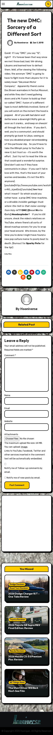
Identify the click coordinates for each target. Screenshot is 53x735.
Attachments (11, 434)
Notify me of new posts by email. (23, 477)
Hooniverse (29, 309)
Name (7, 395)
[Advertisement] (26, 524)
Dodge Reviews (17, 584)
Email (7, 408)
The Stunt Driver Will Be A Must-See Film (23, 689)
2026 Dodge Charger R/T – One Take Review (24, 595)
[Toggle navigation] (3, 4)
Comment (10, 355)
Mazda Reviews (17, 651)
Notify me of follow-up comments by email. (23, 470)
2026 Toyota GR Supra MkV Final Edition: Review (24, 626)
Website (8, 421)
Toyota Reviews (17, 619)
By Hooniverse (21, 43)
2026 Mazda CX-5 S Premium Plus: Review (25, 658)
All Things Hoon (17, 682)
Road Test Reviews (19, 588)
